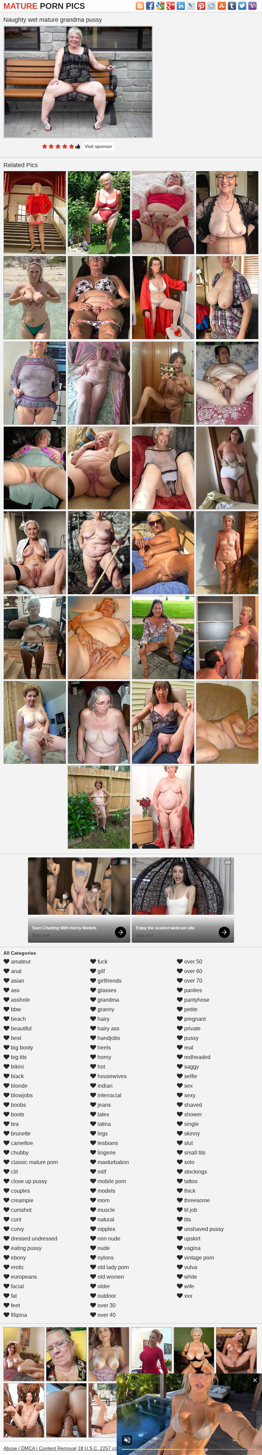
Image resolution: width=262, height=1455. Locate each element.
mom (103, 1200)
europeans (23, 1277)
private (192, 1028)
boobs (18, 1105)
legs (102, 1133)
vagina (192, 1248)
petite (190, 1009)
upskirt (191, 1238)
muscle (105, 1210)
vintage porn (198, 1258)
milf (101, 1172)
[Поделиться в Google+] (170, 6)
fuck (101, 962)
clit (14, 1172)
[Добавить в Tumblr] (232, 6)
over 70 (192, 981)
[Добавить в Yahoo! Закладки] (252, 6)
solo (188, 1162)
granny (105, 1009)
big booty (21, 1047)
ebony (18, 1258)
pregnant (194, 1019)
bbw (15, 1009)
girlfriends (108, 981)
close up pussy (28, 1181)
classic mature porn (34, 1162)
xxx (187, 1296)
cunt (15, 1219)
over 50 (192, 962)
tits (187, 1219)
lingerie (106, 1153)
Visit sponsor (98, 146)
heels (103, 1047)
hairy (103, 1019)
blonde (19, 1086)
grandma (107, 1000)
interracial (108, 1095)
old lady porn (112, 1267)
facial (17, 1286)
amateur (20, 962)
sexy (189, 1095)
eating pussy (26, 1248)
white (190, 1277)
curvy (17, 1229)
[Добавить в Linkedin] (181, 6)
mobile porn (111, 1181)
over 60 (192, 971)
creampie (21, 1200)
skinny (191, 1133)
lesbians (107, 1143)
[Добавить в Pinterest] (201, 6)
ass (14, 990)
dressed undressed (33, 1238)
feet (15, 1305)
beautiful (21, 1028)
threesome (196, 1200)
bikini (17, 1067)
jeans (103, 1105)
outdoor (106, 1296)
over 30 (106, 1305)
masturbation (112, 1162)
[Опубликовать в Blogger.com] (140, 6)
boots (17, 1114)
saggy (191, 1067)
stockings (195, 1172)
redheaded (196, 1057)
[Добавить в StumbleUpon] (222, 6)
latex (102, 1114)
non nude (108, 1238)
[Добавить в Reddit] (211, 6)
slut (188, 1143)
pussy (191, 1038)
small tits (194, 1153)
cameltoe (21, 1143)
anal (15, 971)
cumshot (20, 1210)
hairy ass (107, 1028)
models (105, 1191)
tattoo (190, 1181)
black (17, 1076)
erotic (17, 1267)
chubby (19, 1153)
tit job (190, 1210)
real (188, 1047)
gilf (100, 971)
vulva (190, 1267)
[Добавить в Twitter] (242, 6)
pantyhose (196, 1000)
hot (100, 1067)
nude (103, 1248)
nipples (105, 1229)
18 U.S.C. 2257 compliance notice (114, 1448)
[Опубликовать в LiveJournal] (191, 6)
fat (13, 1296)
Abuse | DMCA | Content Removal (39, 1448)
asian (17, 981)
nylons (105, 1258)
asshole (20, 1000)
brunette (20, 1133)
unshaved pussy (203, 1229)
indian (104, 1086)
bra (14, 1124)
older (103, 1286)
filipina (18, 1315)
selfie (190, 1076)
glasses (106, 990)
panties (192, 990)
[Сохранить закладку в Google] (160, 6)
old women (110, 1277)
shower (192, 1114)
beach (18, 1019)
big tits (18, 1057)
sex (188, 1086)
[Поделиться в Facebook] (150, 6)
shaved (192, 1105)
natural (105, 1219)
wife (188, 1286)
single (191, 1124)
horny (103, 1057)
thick (189, 1191)
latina (103, 1124)
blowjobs (21, 1095)
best (15, 1038)
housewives (111, 1076)
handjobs (108, 1038)
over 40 (106, 1315)
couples (20, 1191)
